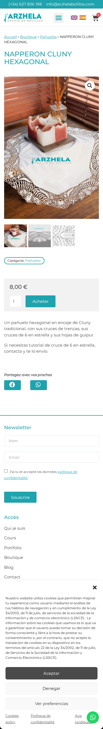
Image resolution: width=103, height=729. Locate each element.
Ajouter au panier (40, 301)
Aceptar (51, 673)
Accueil (10, 37)
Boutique (28, 37)
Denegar (51, 688)
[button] (95, 587)
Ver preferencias (51, 703)
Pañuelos (48, 37)
